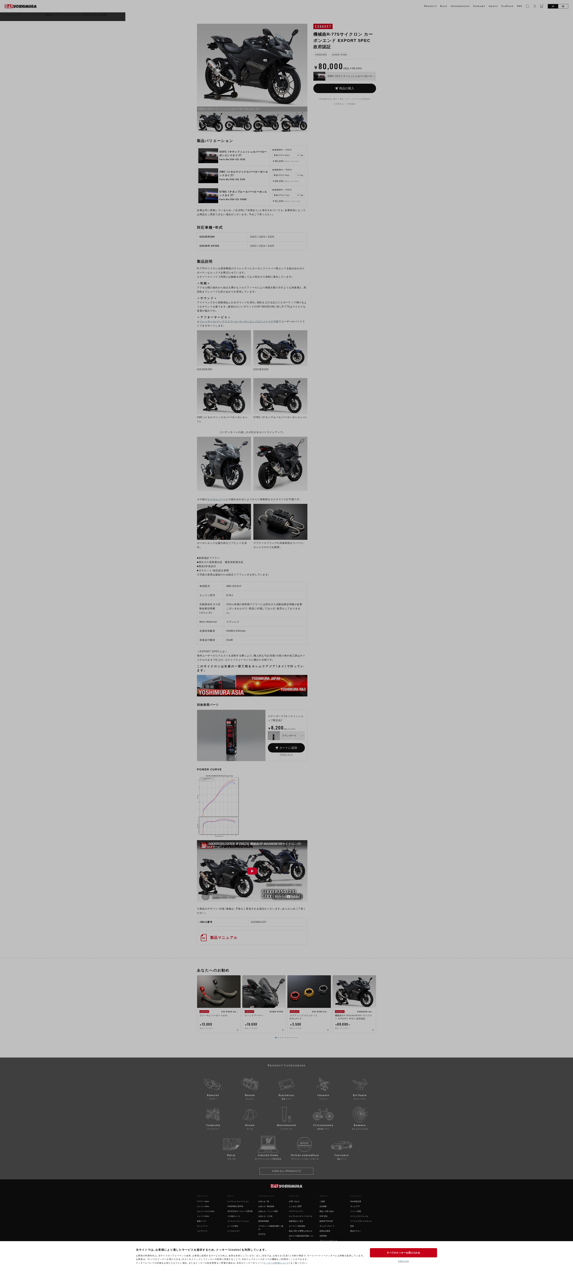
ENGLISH (403, 1261)
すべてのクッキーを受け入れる (403, 1252)
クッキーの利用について (276, 1263)
